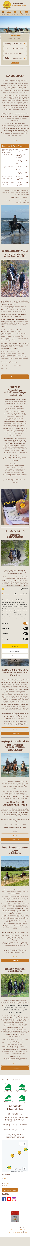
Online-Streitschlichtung (16, 1232)
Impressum (6, 1230)
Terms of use (14, 1171)
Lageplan (15, 14)
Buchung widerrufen (10, 1190)
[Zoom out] (21, 1144)
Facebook (4, 1199)
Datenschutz (14, 1230)
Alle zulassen (15, 646)
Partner (26, 1232)
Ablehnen (15, 655)
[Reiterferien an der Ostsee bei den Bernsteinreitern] (15, 765)
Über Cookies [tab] (24, 594)
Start (5, 1178)
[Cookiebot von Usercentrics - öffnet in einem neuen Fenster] (21, 589)
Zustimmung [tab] (5, 594)
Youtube (9, 1199)
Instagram (14, 1199)
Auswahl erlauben (15, 651)
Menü (27, 14)
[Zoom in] (24, 1144)
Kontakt (3, 14)
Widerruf (25, 1230)
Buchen (15, 140)
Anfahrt (9, 14)
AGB (20, 1230)
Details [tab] (15, 594)
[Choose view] (24, 1168)
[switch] (25, 628)
